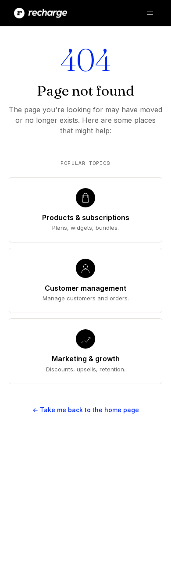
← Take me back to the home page (85, 409)
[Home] (40, 13)
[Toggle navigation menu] (150, 13)
